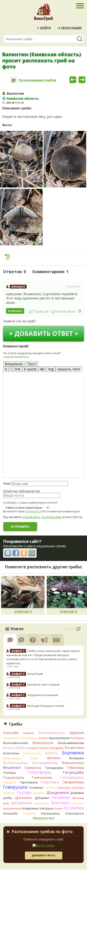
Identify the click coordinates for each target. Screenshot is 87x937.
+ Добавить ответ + (43, 333)
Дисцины (39, 793)
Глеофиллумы (73, 782)
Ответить (15, 311)
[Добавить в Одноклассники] (23, 553)
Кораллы (29, 813)
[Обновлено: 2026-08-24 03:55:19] (78, 629)
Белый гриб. (35, 674)
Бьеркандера (12, 758)
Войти (45, 28)
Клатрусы (46, 808)
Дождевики (57, 792)
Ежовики (61, 797)
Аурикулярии (59, 738)
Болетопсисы (32, 753)
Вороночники (73, 762)
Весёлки (53, 758)
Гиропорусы (29, 782)
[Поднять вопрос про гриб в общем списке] (7, 256)
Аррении (76, 732)
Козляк (58, 808)
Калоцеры (77, 803)
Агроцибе (11, 732)
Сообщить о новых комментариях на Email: (30, 502)
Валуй (34, 758)
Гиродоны (10, 782)
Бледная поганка (38, 748)
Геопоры (9, 773)
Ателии (43, 738)
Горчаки (50, 787)
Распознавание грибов (37, 80)
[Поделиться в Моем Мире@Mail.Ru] (32, 553)
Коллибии (74, 808)
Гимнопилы (42, 777)
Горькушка (64, 787)
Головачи (36, 787)
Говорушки (15, 787)
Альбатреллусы (51, 732)
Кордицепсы (50, 813)
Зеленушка (41, 803)
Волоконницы (15, 762)
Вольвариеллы (45, 762)
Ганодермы (54, 768)
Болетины (11, 753)
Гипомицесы (72, 777)
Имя (6, 483)
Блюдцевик (57, 748)
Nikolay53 (18, 286)
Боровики (73, 753)
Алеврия (28, 733)
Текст (32, 364)
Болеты (51, 753)
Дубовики (42, 798)
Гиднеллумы (13, 777)
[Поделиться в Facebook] (15, 553)
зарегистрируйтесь (16, 356)
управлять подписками (42, 517)
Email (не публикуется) (21, 491)
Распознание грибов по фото (42, 832)
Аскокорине (11, 738)
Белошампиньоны (71, 743)
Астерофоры (28, 738)
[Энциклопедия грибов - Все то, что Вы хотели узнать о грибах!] (43, 13)
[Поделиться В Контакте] (7, 553)
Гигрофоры (39, 772)
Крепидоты (74, 813)
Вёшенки (11, 767)
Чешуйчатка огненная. (42, 695)
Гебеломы (75, 767)
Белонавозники (15, 743)
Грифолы (9, 793)
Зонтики (60, 802)
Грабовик (78, 787)
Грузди (24, 792)
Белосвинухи (42, 742)
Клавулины (30, 808)
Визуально (14, 364)
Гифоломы (50, 782)
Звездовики (21, 802)
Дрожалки (23, 797)
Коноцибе (10, 813)
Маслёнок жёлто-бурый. (43, 684)
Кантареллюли (12, 808)
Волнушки (76, 758)
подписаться (33, 511)
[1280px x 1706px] (21, 159)
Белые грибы (14, 747)
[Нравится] (39, 311)
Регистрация (71, 28)
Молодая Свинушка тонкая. (46, 706)
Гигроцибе (73, 772)
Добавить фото (43, 855)
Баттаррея (77, 738)
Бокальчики (74, 747)
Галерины (32, 767)
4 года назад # (73, 286)
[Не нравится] (63, 311)
